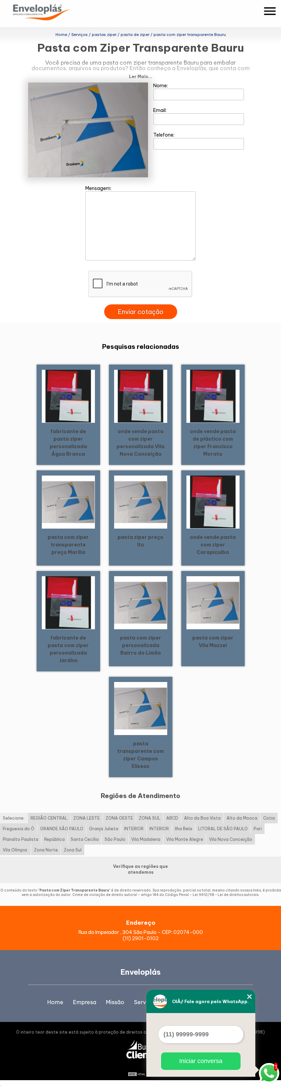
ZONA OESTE (119, 818)
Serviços (145, 1002)
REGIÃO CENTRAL (49, 818)
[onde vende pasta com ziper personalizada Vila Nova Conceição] (141, 395)
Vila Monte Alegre (184, 839)
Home (55, 1002)
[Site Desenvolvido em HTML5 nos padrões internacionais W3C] (140, 1073)
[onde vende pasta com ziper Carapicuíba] (213, 501)
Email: (160, 110)
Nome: (161, 86)
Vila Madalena (145, 839)
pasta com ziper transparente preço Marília (68, 544)
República (54, 839)
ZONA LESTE (86, 818)
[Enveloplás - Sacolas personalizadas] (50, 13)
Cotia (269, 818)
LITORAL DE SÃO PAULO (223, 828)
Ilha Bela (183, 828)
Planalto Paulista (20, 839)
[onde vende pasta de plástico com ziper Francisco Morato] (213, 395)
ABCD (172, 818)
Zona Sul (73, 849)
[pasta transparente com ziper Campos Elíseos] (141, 708)
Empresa (84, 1002)
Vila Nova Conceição (230, 839)
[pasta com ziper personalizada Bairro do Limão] (141, 602)
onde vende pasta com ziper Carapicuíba (213, 544)
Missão (115, 1002)
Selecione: (14, 818)
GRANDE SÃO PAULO (61, 828)
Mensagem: (98, 188)
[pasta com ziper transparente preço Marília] (68, 501)
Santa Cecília (85, 839)
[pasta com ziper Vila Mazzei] (213, 602)
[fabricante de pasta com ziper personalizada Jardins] (68, 602)
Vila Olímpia (15, 849)
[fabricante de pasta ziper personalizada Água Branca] (68, 395)
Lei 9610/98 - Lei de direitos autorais (225, 895)
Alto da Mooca (242, 818)
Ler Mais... (140, 76)
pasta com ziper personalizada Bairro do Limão (140, 645)
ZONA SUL (149, 818)
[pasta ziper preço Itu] (141, 501)
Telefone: (164, 135)
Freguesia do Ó (18, 828)
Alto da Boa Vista (202, 818)
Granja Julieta (103, 828)
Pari (258, 828)
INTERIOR (134, 828)
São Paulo (115, 839)
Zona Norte (46, 849)
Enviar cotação (140, 312)
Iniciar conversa (200, 1061)
